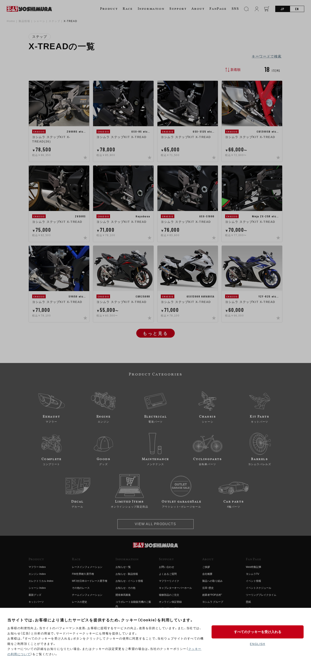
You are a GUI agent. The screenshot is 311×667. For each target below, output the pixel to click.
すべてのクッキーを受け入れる (257, 632)
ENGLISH (257, 644)
